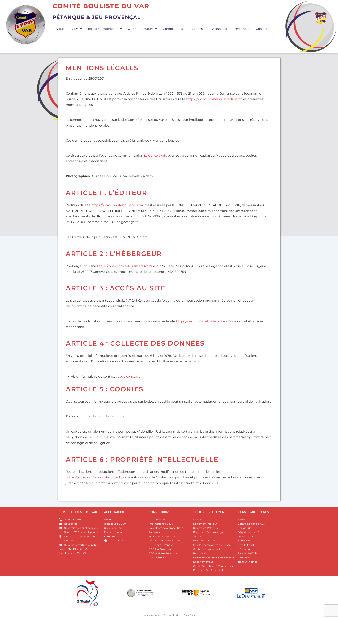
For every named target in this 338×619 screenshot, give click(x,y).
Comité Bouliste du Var (101, 6)
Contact (261, 29)
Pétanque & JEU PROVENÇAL (97, 17)
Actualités (219, 29)
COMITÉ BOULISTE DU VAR (78, 512)
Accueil (61, 29)
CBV (75, 29)
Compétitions (173, 29)
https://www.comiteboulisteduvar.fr (214, 99)
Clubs (132, 29)
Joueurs (147, 29)
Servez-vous (241, 29)
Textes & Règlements (103, 29)
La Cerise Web (155, 155)
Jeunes (197, 29)
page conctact (128, 376)
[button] (77, 28)
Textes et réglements (210, 512)
